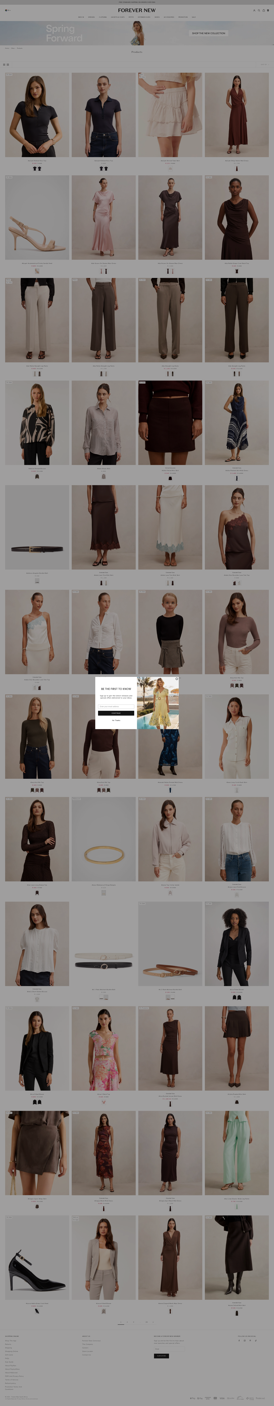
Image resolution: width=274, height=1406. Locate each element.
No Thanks (116, 720)
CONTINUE (116, 713)
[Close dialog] (177, 679)
